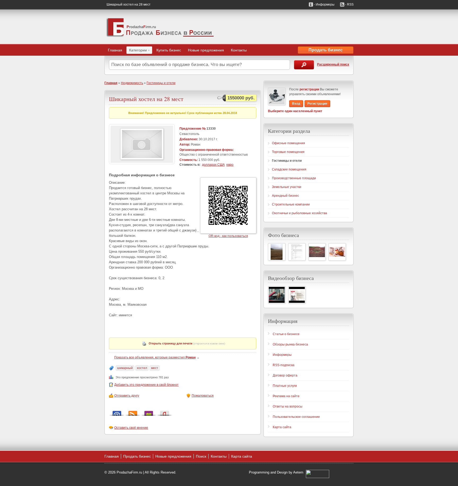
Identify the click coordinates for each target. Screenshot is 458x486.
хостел (142, 368)
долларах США (213, 165)
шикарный (125, 368)
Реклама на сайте (286, 396)
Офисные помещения (288, 143)
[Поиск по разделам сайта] (304, 64)
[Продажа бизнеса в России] (160, 26)
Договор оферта (285, 375)
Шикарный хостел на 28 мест (146, 99)
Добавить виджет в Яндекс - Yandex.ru (165, 412)
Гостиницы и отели (161, 83)
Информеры (282, 355)
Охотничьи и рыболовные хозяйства (299, 213)
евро (230, 165)
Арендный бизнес (285, 196)
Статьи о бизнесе (286, 334)
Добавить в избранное (149, 412)
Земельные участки (286, 187)
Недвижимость (132, 83)
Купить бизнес (168, 50)
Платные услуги (285, 386)
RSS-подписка (283, 365)
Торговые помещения (288, 152)
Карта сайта (282, 427)
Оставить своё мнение (131, 428)
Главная (115, 50)
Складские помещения (289, 169)
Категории (136, 51)
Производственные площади (294, 178)
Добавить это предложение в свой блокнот (146, 385)
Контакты (239, 50)
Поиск (201, 456)
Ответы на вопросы (287, 406)
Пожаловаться (203, 395)
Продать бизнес (326, 50)
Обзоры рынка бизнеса (290, 344)
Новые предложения (206, 50)
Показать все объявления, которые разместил (155, 357)
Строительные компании (291, 204)
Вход (296, 104)
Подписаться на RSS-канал (133, 412)
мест (154, 368)
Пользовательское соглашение (296, 417)
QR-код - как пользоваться (228, 236)
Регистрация (317, 104)
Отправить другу (126, 395)
